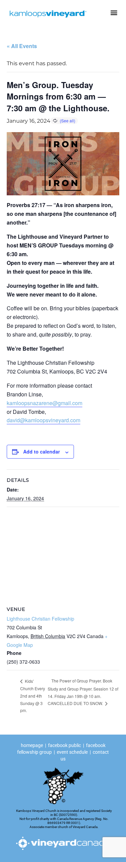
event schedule (72, 752)
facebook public (64, 745)
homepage (32, 745)
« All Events (22, 46)
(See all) (67, 120)
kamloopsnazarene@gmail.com (44, 403)
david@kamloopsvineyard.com (43, 420)
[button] (113, 12)
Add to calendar (41, 451)
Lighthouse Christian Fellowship (40, 618)
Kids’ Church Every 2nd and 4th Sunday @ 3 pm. (32, 695)
